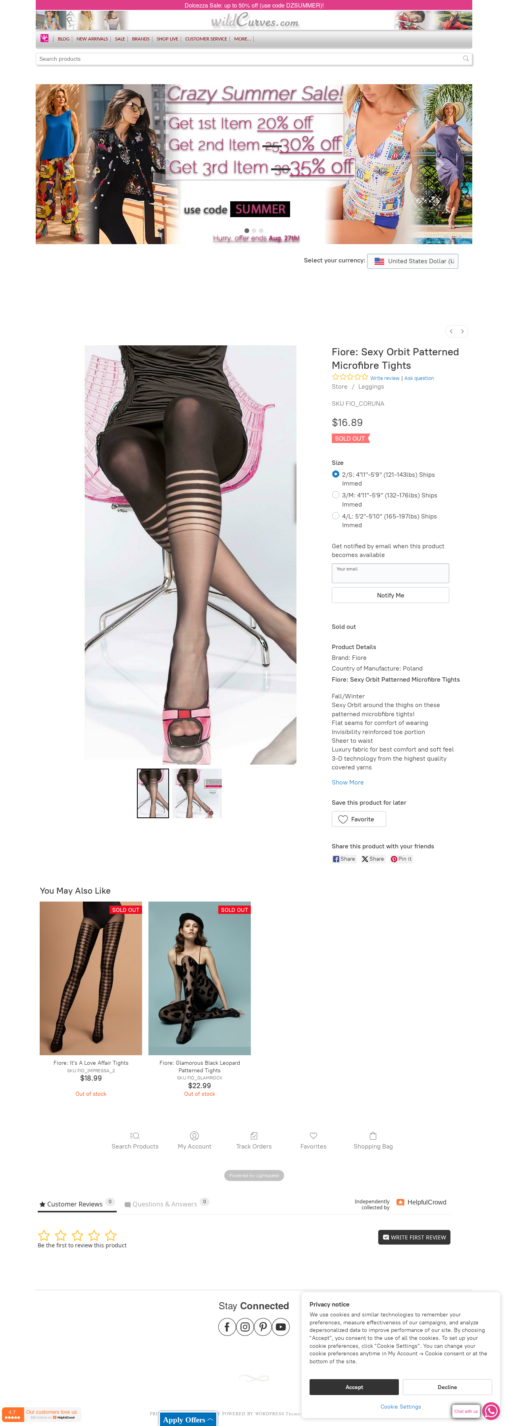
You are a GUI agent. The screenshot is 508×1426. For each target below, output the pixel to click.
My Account (195, 1146)
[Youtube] (281, 1332)
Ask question (419, 378)
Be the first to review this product (82, 1245)
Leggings (371, 386)
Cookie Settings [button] (401, 1406)
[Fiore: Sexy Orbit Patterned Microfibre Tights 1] (197, 793)
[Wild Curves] (44, 37)
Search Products (135, 1146)
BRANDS (141, 39)
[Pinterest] (263, 1332)
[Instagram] (245, 1332)
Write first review (417, 1237)
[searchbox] (254, 59)
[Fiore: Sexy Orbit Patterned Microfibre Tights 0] (153, 793)
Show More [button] (348, 782)
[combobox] (412, 261)
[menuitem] (451, 331)
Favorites (313, 1146)
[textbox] (412, 261)
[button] (359, 819)
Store (340, 386)
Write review (385, 378)
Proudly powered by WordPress (241, 1413)
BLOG (63, 39)
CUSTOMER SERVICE (206, 39)
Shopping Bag (373, 1146)
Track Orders (254, 1146)
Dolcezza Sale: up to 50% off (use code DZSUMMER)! (254, 5)
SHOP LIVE (167, 39)
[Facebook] (227, 1332)
